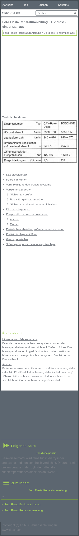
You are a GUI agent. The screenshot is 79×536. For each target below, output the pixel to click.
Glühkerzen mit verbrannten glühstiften (33, 204)
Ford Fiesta (11, 13)
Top (26, 4)
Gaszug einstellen (17, 239)
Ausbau (14, 219)
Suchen (43, 4)
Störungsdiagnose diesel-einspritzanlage (30, 244)
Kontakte (63, 4)
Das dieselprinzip (16, 174)
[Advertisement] (39, 75)
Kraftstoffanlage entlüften (21, 234)
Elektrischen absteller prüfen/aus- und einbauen (35, 229)
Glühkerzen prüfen (21, 194)
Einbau (14, 224)
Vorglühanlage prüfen (19, 189)
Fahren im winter (16, 179)
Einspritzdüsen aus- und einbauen (27, 214)
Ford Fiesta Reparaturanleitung (22, 32)
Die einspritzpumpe (18, 209)
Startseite (7, 4)
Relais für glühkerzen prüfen (27, 199)
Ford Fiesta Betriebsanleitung (22, 504)
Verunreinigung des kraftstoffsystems (28, 184)
